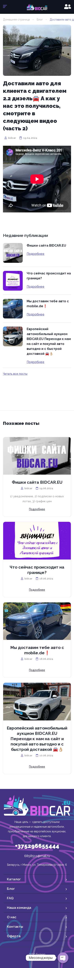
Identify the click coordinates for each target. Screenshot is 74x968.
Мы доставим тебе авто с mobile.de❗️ (48, 303)
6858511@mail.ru (37, 856)
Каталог (14, 879)
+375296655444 (37, 845)
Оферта (14, 936)
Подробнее (35, 254)
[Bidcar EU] (37, 7)
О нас (11, 917)
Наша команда (19, 908)
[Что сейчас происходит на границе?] (13, 281)
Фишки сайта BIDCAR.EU (46, 245)
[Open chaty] (63, 957)
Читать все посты (15, 373)
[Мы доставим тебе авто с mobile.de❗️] (13, 308)
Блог (40, 19)
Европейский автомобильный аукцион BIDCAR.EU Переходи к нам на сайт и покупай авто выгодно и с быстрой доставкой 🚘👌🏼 (49, 341)
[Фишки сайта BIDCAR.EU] (13, 253)
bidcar (11, 137)
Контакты (15, 927)
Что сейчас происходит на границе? (49, 275)
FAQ (10, 898)
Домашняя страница (16, 19)
